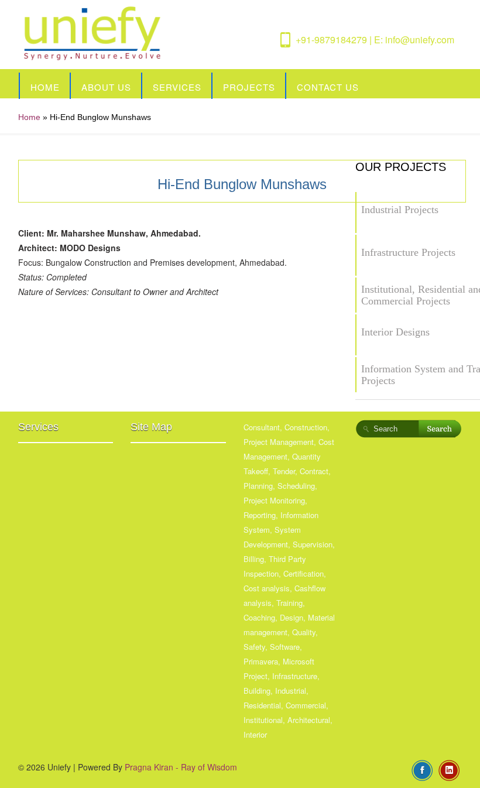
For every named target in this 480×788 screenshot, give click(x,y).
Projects (249, 87)
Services (177, 87)
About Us (106, 87)
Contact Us (328, 87)
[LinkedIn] (449, 769)
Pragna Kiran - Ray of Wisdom (181, 767)
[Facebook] (422, 769)
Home (45, 87)
